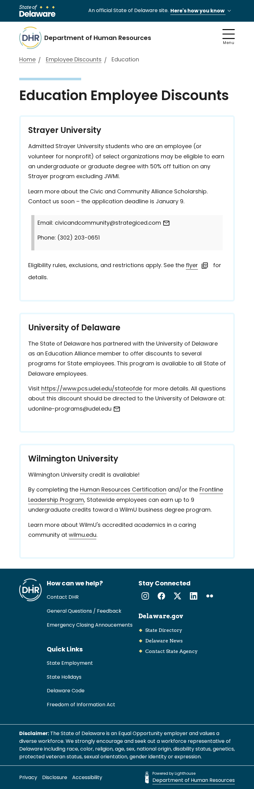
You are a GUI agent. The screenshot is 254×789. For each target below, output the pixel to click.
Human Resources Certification (123, 489)
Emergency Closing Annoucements (90, 624)
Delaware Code (66, 690)
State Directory (163, 630)
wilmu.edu (82, 535)
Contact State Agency (171, 651)
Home (27, 59)
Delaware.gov (160, 616)
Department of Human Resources (193, 780)
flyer (192, 265)
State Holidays (64, 677)
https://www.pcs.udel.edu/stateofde (91, 388)
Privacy (28, 777)
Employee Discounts (74, 59)
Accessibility (87, 777)
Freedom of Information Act (81, 704)
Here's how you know (198, 10)
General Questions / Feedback (84, 611)
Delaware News (164, 641)
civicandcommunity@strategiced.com (109, 223)
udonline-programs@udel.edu (70, 408)
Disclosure (54, 777)
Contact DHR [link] (63, 597)
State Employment (70, 663)
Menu (228, 42)
